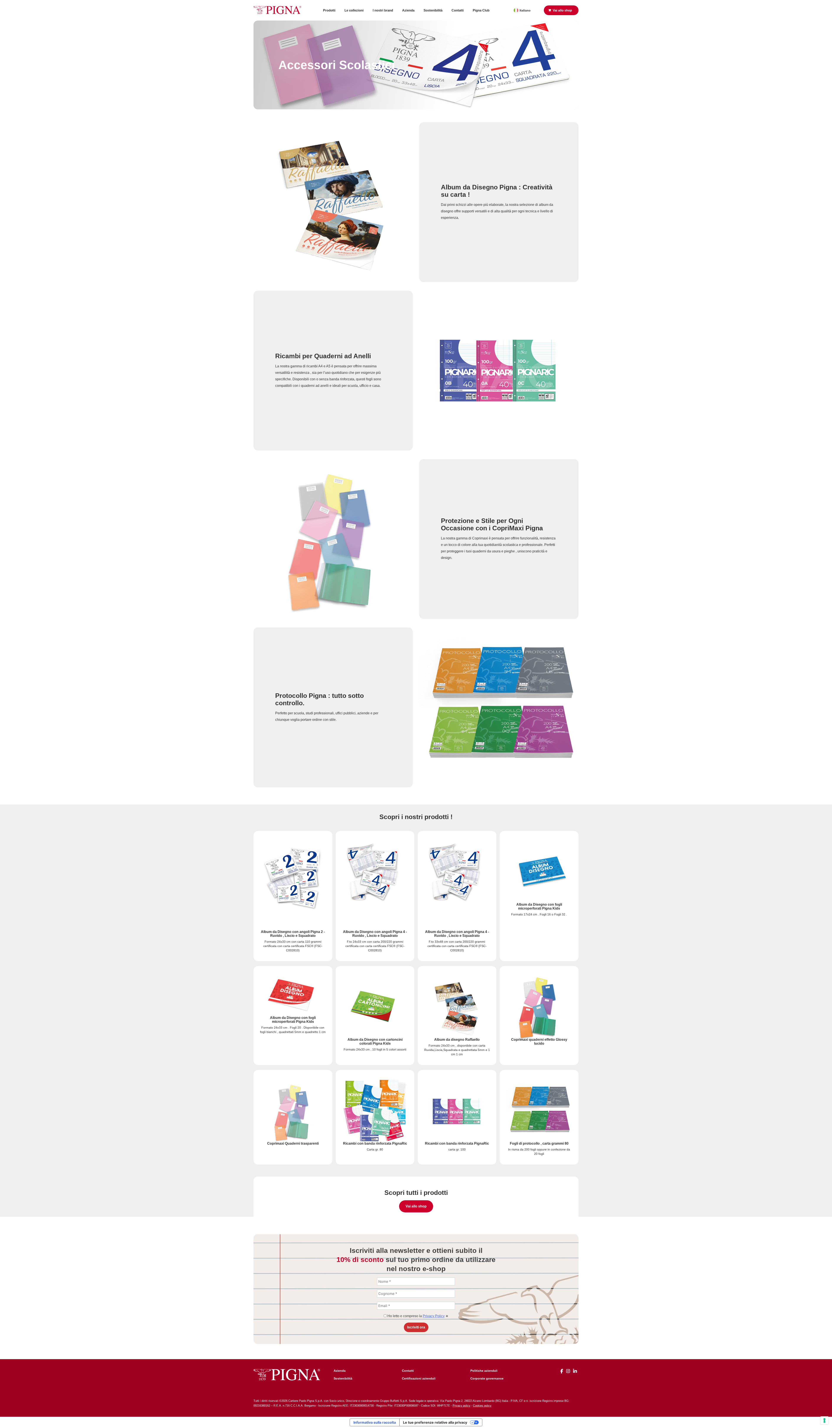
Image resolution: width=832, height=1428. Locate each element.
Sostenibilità (433, 10)
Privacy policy (461, 1405)
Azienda (408, 10)
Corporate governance (487, 1378)
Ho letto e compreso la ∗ (417, 1316)
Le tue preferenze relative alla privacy (435, 1422)
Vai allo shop (416, 1206)
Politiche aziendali (483, 1370)
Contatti (458, 10)
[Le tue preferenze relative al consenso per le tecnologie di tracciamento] (824, 1420)
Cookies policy (482, 1405)
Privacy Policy (434, 1316)
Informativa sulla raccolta (374, 1422)
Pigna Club (481, 10)
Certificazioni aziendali (419, 1378)
